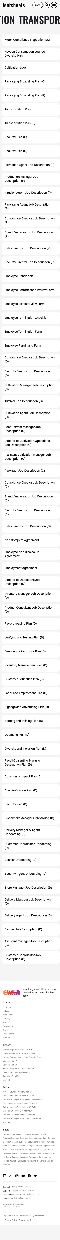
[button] (37, 5)
